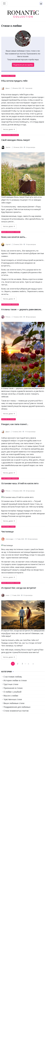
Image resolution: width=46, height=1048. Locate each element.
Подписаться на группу (23, 65)
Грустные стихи (8, 76)
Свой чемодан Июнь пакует (15, 140)
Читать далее (8, 129)
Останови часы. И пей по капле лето (19, 483)
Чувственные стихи (13, 699)
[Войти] (41, 3)
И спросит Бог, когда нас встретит (18, 587)
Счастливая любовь (10, 135)
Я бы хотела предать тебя (14, 80)
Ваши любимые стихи (11, 232)
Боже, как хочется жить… (14, 237)
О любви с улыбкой (12, 691)
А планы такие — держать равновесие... (21, 309)
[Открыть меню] (4, 3)
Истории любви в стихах (15, 680)
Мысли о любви (8, 419)
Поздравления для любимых (17, 707)
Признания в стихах (13, 688)
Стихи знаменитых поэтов (16, 710)
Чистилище (7, 531)
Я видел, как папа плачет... (14, 424)
